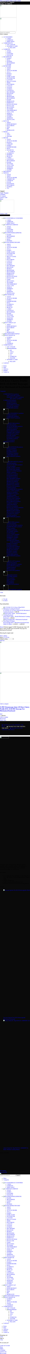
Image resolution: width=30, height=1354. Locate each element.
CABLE (9, 38)
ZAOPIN (9, 170)
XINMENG (10, 115)
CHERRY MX (11, 179)
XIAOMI (9, 136)
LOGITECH (10, 90)
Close (1, 592)
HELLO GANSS (11, 81)
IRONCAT (10, 156)
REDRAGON (10, 101)
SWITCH (5, 173)
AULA (8, 72)
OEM (8, 127)
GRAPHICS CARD (12, 46)
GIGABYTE (10, 150)
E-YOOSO (10, 79)
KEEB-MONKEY (12, 124)
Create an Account (5, 1345)
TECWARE (10, 109)
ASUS (8, 135)
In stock (5, 600)
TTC (8, 188)
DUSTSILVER (11, 78)
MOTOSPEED (11, 63)
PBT (8, 128)
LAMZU (9, 157)
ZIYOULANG (11, 119)
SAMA (9, 279)
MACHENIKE (11, 92)
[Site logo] (8, 17)
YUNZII (9, 116)
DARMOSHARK (11, 147)
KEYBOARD (7, 66)
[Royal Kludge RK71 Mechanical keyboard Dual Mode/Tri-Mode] (16, 621)
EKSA (8, 60)
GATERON (10, 180)
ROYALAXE (10, 105)
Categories (3, 391)
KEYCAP (6, 121)
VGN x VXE (10, 112)
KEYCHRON (10, 84)
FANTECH (10, 55)
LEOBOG (9, 89)
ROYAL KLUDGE (12, 104)
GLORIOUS (10, 153)
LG (11, 355)
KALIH (9, 182)
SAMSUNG (13, 356)
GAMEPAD (6, 49)
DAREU (9, 52)
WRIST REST (10, 41)
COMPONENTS (8, 43)
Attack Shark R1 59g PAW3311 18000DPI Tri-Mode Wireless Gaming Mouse (15, 1148)
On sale (5, 599)
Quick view (3, 720)
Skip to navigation (5, 0)
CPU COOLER (11, 44)
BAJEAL (9, 73)
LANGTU (9, 86)
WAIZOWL (10, 167)
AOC (8, 133)
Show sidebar (3, 636)
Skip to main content (15, 0)
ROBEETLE (10, 102)
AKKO (9, 69)
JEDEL (9, 83)
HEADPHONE (7, 57)
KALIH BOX (10, 183)
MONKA (9, 95)
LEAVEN (9, 87)
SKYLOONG (10, 107)
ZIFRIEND (10, 118)
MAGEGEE (10, 93)
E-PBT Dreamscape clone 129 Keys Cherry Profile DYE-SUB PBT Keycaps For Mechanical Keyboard (14, 709)
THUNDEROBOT (12, 110)
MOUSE (5, 138)
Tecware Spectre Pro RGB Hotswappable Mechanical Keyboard (14, 1018)
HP (11, 350)
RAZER (9, 64)
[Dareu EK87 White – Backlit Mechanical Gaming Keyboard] (16, 615)
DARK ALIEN (11, 76)
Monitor (5, 131)
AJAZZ (9, 50)
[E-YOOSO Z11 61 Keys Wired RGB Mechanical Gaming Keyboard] (16, 609)
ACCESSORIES (7, 37)
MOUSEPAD (7, 171)
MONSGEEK (10, 96)
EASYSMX (10, 54)
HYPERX (9, 61)
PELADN (12, 47)
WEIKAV (9, 113)
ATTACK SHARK (12, 70)
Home (2, 627)
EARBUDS (10, 40)
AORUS (12, 151)
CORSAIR (10, 144)
